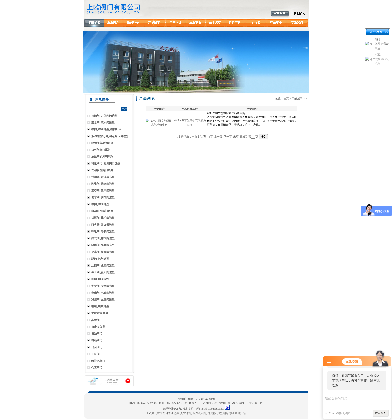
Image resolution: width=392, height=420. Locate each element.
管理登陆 (168, 408)
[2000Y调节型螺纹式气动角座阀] (159, 124)
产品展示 (297, 98)
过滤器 (212, 413)
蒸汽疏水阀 (199, 413)
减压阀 (233, 413)
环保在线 (201, 408)
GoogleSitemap (216, 408)
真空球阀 (185, 413)
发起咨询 (380, 413)
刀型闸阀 (222, 413)
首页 (286, 98)
